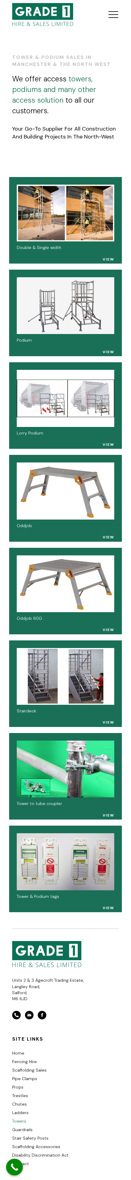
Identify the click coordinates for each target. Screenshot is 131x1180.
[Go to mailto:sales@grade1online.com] (29, 1015)
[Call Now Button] (14, 1167)
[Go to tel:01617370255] (16, 1015)
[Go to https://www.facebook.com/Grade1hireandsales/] (42, 1015)
